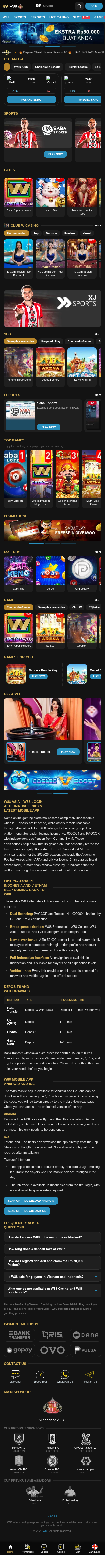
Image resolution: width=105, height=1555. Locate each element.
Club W (77, 607)
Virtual (87, 233)
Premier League (78, 66)
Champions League (47, 66)
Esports (38, 17)
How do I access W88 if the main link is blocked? (45, 1237)
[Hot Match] (7, 67)
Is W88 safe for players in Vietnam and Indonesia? (46, 1277)
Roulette (69, 233)
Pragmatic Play (50, 341)
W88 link (53, 1516)
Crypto (48, 6)
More (98, 225)
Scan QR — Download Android (31, 1200)
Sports (20, 17)
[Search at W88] (79, 6)
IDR (38, 5)
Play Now (68, 751)
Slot (81, 17)
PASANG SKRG (31, 99)
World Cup (21, 66)
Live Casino (59, 17)
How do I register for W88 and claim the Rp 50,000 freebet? (45, 1263)
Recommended (16, 233)
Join (94, 6)
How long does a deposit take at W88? (36, 1249)
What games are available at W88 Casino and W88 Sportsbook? (45, 1290)
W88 (6, 17)
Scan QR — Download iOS (27, 1210)
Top (36, 233)
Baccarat (51, 233)
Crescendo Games (79, 341)
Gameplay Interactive (20, 341)
